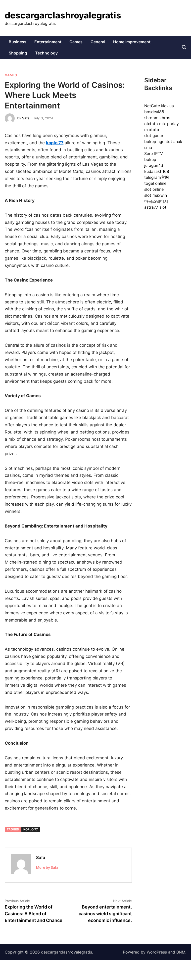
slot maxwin (155, 195)
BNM (180, 952)
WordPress (157, 952)
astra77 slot (155, 207)
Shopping (18, 52)
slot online (154, 189)
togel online (155, 183)
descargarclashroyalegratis (63, 15)
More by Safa (47, 867)
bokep (150, 159)
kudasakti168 (156, 171)
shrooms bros (157, 117)
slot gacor (153, 135)
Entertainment (47, 41)
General (98, 41)
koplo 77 (30, 829)
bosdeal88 (154, 111)
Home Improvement (131, 41)
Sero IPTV (153, 153)
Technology (46, 52)
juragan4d (153, 165)
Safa (26, 118)
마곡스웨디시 (156, 201)
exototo (151, 129)
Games (76, 41)
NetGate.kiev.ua (159, 105)
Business (17, 41)
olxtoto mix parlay (161, 123)
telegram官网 (156, 177)
